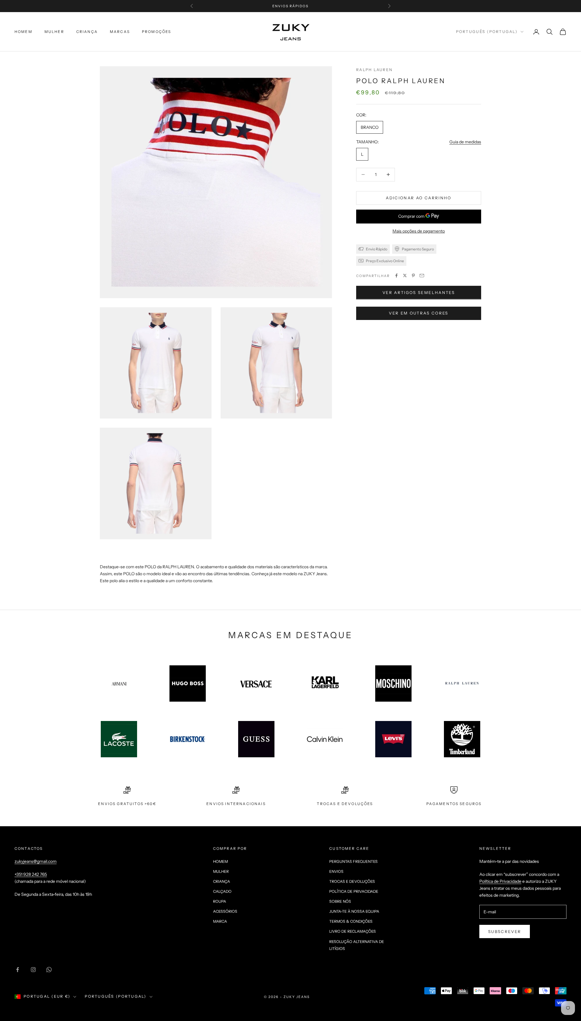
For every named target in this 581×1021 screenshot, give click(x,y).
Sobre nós (340, 901)
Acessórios (225, 911)
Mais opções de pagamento (418, 230)
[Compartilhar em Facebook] (396, 275)
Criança (87, 31)
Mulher (54, 31)
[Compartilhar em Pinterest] (413, 275)
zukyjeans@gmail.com (36, 861)
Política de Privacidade (353, 891)
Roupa (219, 901)
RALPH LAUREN (374, 69)
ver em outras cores (418, 312)
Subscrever (504, 931)
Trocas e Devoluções (352, 881)
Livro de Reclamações (352, 931)
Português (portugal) (486, 31)
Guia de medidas (465, 141)
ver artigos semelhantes (418, 292)
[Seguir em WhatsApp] (49, 970)
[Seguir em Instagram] (33, 970)
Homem (23, 31)
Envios (336, 871)
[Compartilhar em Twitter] (404, 275)
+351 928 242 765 (31, 874)
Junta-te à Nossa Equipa (354, 911)
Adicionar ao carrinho (418, 197)
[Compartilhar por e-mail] (421, 275)
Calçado (222, 891)
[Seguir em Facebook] (18, 970)
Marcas (120, 31)
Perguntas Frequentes (353, 861)
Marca (220, 921)
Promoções (156, 31)
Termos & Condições (351, 921)
